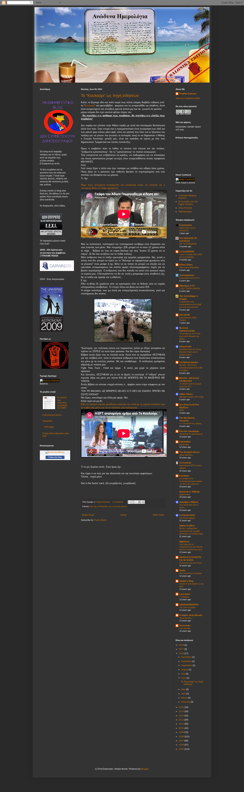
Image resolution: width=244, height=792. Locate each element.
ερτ (110, 506)
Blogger (144, 769)
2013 (181, 715)
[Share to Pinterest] (143, 502)
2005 (181, 749)
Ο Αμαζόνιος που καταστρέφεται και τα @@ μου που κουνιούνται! (190, 304)
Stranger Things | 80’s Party (191, 397)
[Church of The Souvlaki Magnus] (55, 368)
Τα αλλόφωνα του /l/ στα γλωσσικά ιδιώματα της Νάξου (189, 336)
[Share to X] (136, 502)
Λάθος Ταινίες (186, 394)
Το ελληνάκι (185, 463)
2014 (181, 711)
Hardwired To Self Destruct (191, 434)
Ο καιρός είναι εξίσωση (190, 615)
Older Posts (158, 515)
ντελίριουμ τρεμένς (188, 362)
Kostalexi (184, 476)
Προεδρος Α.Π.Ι (187, 286)
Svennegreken (186, 275)
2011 (181, 724)
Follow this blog (55, 457)
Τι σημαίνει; (184, 597)
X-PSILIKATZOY (187, 515)
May (183, 689)
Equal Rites (184, 444)
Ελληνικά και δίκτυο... (53, 415)
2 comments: (118, 502)
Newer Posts (88, 515)
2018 (181, 645)
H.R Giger (49, 427)
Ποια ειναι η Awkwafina (189, 267)
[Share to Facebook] (139, 502)
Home (123, 515)
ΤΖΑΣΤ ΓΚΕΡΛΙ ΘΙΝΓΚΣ (189, 288)
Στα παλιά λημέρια (187, 518)
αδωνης (93, 506)
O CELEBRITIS (186, 251)
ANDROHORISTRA (189, 604)
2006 (181, 745)
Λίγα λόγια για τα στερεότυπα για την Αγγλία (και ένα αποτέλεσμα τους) (190, 547)
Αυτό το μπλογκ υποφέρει (190, 573)
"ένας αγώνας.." (186, 618)
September (187, 665)
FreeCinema (185, 225)
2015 (181, 707)
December (186, 657)
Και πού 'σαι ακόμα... (189, 431)
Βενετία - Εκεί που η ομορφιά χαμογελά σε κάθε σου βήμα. (191, 367)
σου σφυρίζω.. (185, 628)
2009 (181, 732)
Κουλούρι (89, 105)
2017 (181, 649)
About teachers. (186, 455)
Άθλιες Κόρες (186, 264)
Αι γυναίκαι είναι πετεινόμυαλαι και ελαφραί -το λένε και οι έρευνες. (190, 481)
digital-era (184, 541)
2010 (181, 728)
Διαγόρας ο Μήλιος (188, 502)
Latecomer (184, 594)
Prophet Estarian (187, 93)
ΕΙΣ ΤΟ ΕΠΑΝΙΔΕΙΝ (188, 244)
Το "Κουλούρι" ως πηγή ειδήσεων (110, 95)
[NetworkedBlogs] (55, 452)
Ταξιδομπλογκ (185, 211)
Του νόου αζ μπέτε (187, 607)
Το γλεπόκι (184, 625)
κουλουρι (116, 506)
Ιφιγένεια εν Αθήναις (189, 491)
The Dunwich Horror (189, 452)
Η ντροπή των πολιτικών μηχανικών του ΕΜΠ (62, 402)
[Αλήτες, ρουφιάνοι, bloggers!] (58, 142)
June (184, 678)
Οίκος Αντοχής (185, 208)
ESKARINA (185, 442)
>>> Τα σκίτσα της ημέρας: (190, 423)
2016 (181, 410)
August (185, 669)
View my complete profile (188, 98)
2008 (181, 736)
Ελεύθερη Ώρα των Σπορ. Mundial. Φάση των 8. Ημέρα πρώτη (190, 352)
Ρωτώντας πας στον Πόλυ (190, 563)
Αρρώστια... (48, 421)
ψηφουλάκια (184, 494)
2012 (181, 720)
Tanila (182, 570)
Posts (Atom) (100, 520)
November (186, 661)
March (184, 698)
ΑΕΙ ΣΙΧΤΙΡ (184, 315)
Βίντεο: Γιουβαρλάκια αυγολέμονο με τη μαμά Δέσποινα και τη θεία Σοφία (191, 531)
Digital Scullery (187, 525)
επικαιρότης (103, 506)
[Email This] (129, 502)
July (183, 674)
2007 (181, 740)
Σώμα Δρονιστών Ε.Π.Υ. (189, 278)
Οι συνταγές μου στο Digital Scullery (188, 202)
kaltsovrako (185, 346)
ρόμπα (124, 506)
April (183, 693)
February (186, 702)
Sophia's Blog (186, 581)
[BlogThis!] (133, 502)
